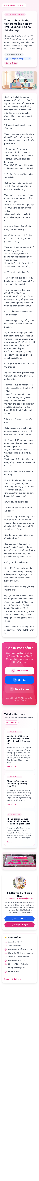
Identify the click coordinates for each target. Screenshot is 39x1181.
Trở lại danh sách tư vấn (15, 5)
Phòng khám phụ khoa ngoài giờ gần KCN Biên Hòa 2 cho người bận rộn (18, 821)
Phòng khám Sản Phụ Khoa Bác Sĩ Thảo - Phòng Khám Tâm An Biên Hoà (19, 611)
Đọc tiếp (10, 766)
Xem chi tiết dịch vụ (11, 979)
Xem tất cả (10, 722)
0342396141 (22, 630)
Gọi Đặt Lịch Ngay (21, 925)
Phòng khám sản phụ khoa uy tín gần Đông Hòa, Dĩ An (17, 783)
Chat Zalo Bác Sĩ (20, 919)
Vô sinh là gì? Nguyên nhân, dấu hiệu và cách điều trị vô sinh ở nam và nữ (19, 740)
